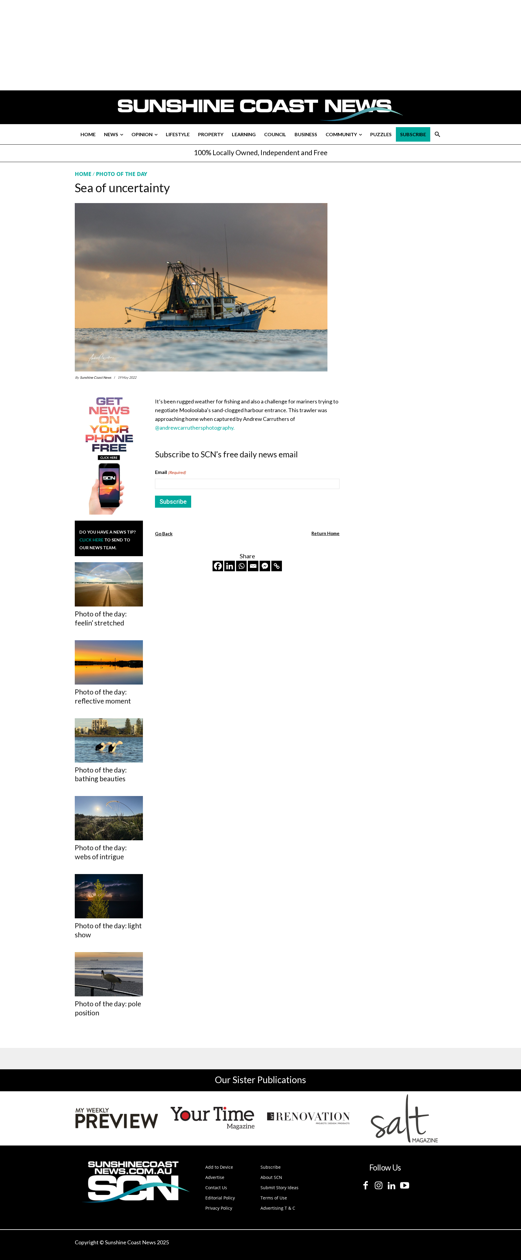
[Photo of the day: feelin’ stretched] (109, 584)
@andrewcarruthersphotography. (195, 427)
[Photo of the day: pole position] (109, 974)
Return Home (325, 533)
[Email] (253, 566)
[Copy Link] (276, 566)
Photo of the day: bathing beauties (101, 774)
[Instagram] (379, 1186)
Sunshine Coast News (95, 377)
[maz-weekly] (117, 1118)
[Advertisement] (397, 227)
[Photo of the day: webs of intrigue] (109, 818)
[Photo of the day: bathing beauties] (109, 740)
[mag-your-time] (212, 1118)
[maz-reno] (308, 1118)
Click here (91, 539)
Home (83, 173)
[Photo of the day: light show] (109, 896)
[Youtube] (404, 1186)
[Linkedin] (229, 566)
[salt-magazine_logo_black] (404, 1118)
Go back (163, 533)
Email (170, 472)
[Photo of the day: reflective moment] (109, 662)
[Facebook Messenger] (265, 566)
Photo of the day (121, 173)
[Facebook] (218, 566)
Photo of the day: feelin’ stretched (101, 618)
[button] (437, 134)
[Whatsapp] (241, 566)
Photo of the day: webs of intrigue (101, 852)
